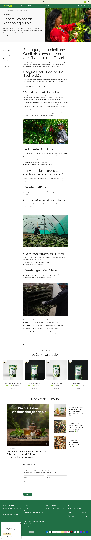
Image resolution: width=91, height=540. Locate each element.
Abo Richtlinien (27, 523)
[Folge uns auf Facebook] (48, 514)
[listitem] (3, 66)
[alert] (11, 530)
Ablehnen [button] (16, 533)
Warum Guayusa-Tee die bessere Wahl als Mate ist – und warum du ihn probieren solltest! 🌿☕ (76, 427)
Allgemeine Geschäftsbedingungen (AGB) (33, 512)
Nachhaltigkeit (7, 14)
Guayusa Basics (11, 448)
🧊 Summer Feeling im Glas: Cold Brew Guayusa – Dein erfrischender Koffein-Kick (76, 411)
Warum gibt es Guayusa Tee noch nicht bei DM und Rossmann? (75, 443)
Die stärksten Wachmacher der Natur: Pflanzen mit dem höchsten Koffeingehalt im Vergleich (27, 454)
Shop (18, 5)
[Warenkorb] (87, 5)
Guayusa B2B (27, 519)
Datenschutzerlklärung (29, 517)
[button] (11, 536)
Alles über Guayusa (47, 5)
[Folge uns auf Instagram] (52, 514)
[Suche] (82, 5)
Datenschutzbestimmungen (42, 472)
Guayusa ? (23, 5)
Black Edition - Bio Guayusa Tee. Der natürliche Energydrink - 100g (34, 383)
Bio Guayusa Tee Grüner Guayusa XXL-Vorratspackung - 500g (56, 383)
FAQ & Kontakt (31, 5)
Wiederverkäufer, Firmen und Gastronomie (34, 521)
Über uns (39, 5)
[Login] (84, 5)
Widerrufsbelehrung (28, 514)
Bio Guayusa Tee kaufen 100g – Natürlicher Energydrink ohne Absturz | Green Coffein (13, 383)
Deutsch (73, 5)
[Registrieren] (86, 516)
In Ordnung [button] (7, 533)
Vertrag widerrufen (29, 526)
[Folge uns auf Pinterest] (55, 514)
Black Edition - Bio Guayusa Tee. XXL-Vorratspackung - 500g (78, 383)
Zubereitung (71, 405)
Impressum (26, 508)
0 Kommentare (7, 55)
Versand (26, 510)
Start (4, 10)
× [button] (20, 523)
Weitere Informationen (7, 531)
